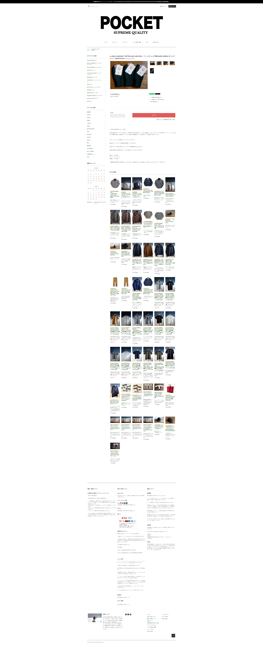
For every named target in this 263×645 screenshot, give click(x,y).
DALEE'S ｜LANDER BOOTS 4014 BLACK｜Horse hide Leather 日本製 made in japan (125, 254)
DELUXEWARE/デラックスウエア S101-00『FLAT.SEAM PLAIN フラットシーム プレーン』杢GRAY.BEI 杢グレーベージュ (148, 224)
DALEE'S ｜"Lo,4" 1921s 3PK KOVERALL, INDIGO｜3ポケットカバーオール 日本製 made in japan (137, 262)
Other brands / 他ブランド (96, 49)
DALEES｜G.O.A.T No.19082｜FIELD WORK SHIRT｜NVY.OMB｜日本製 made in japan (159, 193)
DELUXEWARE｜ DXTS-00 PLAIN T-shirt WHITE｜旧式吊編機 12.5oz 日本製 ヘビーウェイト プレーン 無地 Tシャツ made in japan (170, 330)
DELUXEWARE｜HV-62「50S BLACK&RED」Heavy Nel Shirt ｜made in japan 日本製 (136, 229)
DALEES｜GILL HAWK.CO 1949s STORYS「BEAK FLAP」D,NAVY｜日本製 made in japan (170, 262)
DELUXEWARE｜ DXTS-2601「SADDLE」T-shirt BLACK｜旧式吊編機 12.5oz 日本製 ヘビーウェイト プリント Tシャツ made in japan (170, 296)
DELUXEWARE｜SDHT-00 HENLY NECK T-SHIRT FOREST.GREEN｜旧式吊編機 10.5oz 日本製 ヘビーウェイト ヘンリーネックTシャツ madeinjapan (159, 367)
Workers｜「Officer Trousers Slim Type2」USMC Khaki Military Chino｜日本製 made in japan (125, 291)
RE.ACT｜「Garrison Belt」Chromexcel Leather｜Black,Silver (114, 253)
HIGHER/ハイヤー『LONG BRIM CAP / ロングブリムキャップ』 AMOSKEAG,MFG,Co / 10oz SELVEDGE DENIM (170, 428)
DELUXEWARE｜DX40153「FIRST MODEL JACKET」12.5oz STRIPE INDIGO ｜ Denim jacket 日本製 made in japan (136, 296)
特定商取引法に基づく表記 (169, 119)
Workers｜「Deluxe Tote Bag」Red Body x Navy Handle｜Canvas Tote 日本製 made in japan (170, 398)
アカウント (164, 6)
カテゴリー (114, 42)
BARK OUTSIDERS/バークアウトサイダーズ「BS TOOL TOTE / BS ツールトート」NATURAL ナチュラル (126, 195)
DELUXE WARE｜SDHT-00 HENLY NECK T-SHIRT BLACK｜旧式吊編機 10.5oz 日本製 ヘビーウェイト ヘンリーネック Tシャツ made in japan (170, 364)
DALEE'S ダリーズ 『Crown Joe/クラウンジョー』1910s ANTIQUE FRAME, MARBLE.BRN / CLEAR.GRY (137, 398)
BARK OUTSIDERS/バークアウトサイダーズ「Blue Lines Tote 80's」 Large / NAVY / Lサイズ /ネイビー (126, 427)
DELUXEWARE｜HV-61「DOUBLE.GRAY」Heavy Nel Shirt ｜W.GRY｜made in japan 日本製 (114, 194)
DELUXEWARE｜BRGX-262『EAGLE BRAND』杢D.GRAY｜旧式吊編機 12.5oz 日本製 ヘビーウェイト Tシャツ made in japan (148, 330)
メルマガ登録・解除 (136, 42)
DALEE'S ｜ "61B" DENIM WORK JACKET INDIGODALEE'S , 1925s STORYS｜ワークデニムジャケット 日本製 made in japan (159, 262)
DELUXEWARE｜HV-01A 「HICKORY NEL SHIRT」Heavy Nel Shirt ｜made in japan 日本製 (115, 228)
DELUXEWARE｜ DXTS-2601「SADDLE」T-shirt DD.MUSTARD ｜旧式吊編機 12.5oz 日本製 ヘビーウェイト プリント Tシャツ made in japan (115, 331)
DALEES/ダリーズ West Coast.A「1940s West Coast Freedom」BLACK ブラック (114, 402)
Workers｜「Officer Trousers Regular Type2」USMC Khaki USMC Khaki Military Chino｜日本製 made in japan (114, 291)
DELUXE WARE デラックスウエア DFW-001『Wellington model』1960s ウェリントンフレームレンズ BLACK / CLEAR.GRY (126, 397)
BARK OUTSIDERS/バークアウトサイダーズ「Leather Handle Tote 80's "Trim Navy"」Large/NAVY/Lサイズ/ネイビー (148, 428)
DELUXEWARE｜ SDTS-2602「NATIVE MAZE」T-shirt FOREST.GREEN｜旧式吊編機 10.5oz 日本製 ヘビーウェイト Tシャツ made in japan (148, 367)
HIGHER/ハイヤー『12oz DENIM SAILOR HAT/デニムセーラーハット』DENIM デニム (159, 426)
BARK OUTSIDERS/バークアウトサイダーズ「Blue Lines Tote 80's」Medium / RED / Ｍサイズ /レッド (115, 427)
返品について (159, 119)
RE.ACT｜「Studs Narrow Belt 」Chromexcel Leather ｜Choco (170, 221)
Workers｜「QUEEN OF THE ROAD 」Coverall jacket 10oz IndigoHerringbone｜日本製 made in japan (148, 291)
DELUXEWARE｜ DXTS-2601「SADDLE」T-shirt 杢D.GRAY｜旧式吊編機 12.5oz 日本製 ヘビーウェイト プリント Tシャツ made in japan (159, 296)
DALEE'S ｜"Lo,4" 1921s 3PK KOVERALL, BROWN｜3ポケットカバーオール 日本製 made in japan (148, 262)
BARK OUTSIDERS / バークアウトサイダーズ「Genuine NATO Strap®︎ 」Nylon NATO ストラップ (148, 394)
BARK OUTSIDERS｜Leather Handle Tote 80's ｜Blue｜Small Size (170, 195)
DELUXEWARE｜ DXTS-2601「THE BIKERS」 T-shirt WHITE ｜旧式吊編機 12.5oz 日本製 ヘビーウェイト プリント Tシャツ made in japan (126, 330)
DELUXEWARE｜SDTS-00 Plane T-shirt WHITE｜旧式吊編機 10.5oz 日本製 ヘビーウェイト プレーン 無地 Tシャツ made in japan (126, 366)
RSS (148, 631)
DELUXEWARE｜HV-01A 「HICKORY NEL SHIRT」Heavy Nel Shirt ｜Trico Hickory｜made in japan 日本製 (126, 229)
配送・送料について (151, 618)
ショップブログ (150, 629)
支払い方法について (151, 616)
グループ (124, 42)
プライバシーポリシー (152, 625)
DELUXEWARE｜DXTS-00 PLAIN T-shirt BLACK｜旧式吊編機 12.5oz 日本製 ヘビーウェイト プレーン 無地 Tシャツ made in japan (159, 330)
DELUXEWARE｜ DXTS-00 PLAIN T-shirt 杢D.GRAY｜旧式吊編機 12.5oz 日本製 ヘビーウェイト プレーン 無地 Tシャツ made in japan (115, 366)
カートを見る (165, 616)
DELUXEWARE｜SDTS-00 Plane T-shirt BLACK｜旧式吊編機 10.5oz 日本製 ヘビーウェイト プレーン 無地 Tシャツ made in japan (137, 366)
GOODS (93, 50)
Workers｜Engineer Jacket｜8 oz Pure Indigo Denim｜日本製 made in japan (148, 190)
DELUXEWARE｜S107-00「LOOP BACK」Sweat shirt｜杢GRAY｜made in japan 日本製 (159, 226)
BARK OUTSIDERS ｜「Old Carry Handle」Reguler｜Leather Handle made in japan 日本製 (159, 395)
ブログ (146, 42)
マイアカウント (165, 614)
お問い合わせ (155, 42)
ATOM (151, 631)
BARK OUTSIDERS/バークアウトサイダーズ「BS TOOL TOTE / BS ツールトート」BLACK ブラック (137, 195)
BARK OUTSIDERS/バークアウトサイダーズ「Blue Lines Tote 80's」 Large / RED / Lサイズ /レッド (137, 427)
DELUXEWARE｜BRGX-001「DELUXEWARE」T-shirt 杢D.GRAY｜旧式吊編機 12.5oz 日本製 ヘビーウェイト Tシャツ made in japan (137, 331)
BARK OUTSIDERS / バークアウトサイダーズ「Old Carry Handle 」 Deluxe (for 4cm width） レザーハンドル (115, 454)
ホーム (106, 42)
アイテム (173, 6)
